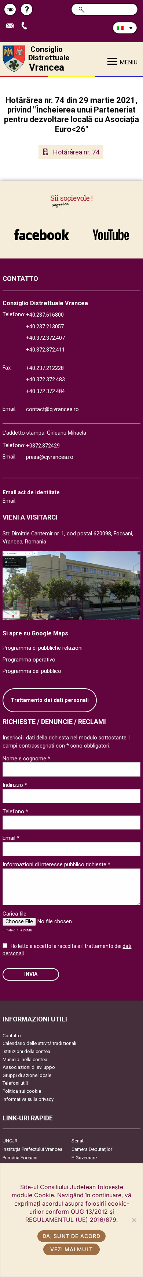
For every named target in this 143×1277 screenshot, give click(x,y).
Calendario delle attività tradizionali (39, 1043)
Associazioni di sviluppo (29, 1067)
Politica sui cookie (22, 1091)
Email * (11, 838)
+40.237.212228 (45, 368)
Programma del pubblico (32, 671)
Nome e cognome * (26, 758)
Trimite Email (12, 26)
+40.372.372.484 (45, 391)
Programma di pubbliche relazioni (42, 648)
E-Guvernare (84, 1157)
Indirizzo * (15, 785)
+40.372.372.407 (45, 338)
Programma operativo (29, 660)
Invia (30, 974)
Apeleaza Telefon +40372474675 (27, 26)
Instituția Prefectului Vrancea (32, 1149)
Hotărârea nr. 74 (76, 152)
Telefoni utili (15, 1083)
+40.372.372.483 (45, 380)
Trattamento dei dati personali (50, 700)
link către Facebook (41, 231)
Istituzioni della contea (26, 1051)
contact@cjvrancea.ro (52, 409)
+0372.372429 (43, 446)
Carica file (14, 913)
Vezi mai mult (71, 1249)
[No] (134, 1220)
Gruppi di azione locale (27, 1075)
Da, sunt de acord (71, 1236)
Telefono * (15, 811)
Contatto (12, 1035)
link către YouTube (110, 231)
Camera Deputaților (92, 1149)
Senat (78, 1141)
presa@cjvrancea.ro (49, 457)
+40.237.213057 (45, 327)
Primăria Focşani (20, 1157)
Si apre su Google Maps (35, 633)
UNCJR (10, 1141)
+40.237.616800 (45, 315)
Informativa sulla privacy (28, 1099)
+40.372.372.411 (45, 350)
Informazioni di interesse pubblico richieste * (56, 864)
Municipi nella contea (25, 1059)
